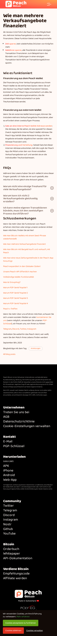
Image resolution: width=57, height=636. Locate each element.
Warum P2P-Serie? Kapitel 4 (15, 303)
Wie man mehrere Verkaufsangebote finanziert (24, 244)
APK (6, 466)
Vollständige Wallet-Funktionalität (18, 277)
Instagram (31, 329)
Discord (15, 329)
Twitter (23, 329)
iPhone (8, 470)
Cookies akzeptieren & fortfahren (20, 623)
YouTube (9, 533)
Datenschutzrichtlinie (19, 421)
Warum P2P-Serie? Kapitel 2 (15, 293)
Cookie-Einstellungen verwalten (26, 426)
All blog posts (9, 354)
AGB (6, 417)
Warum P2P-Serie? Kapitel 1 (15, 287)
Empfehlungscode (16, 573)
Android (9, 475)
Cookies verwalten (34, 630)
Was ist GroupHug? (11, 282)
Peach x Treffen (10, 308)
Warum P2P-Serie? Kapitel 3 (15, 298)
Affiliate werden (15, 578)
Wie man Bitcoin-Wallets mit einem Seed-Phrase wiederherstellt (24, 237)
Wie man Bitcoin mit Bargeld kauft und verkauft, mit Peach (26, 251)
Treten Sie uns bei (16, 412)
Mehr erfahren (23, 616)
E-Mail (7, 441)
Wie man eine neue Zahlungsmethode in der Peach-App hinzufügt (28, 259)
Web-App (10, 480)
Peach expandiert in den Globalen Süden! (22, 266)
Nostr (7, 524)
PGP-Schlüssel (13, 446)
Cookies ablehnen (13, 630)
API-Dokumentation (17, 558)
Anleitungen (35, 348)
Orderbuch (11, 549)
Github (8, 529)
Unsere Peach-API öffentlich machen (20, 271)
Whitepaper (11, 553)
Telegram (7, 329)
